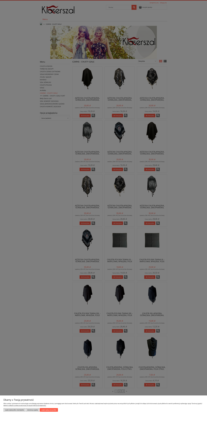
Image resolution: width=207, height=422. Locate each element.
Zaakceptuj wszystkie (48, 410)
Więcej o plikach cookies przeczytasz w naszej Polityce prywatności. (24, 405)
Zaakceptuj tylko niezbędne (14, 410)
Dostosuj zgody (32, 410)
